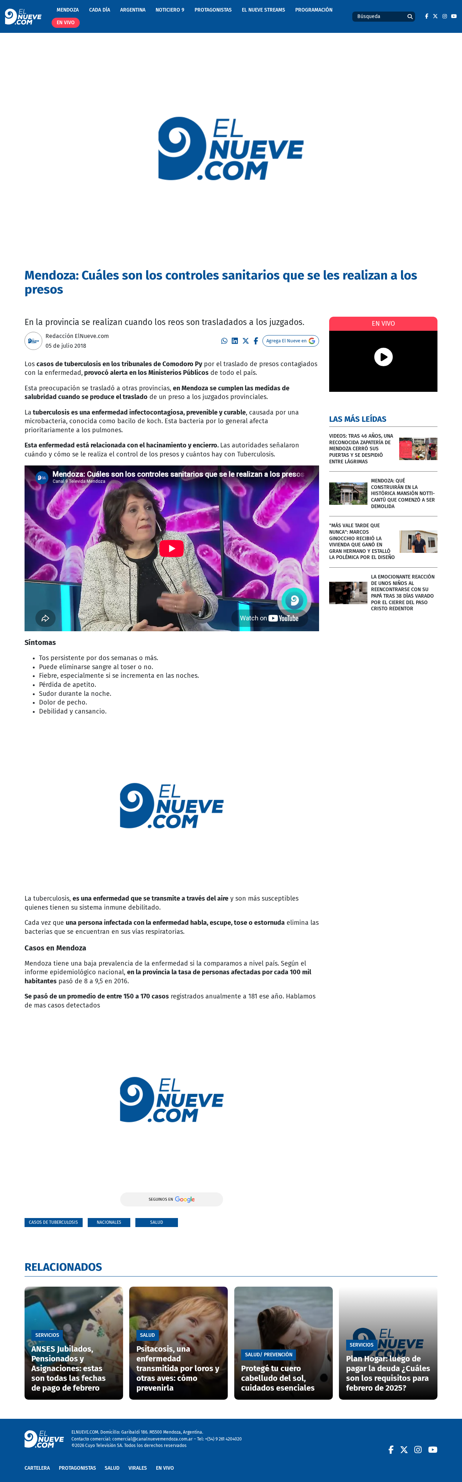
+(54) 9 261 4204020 (223, 1439)
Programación (313, 10)
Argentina (132, 10)
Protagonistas (213, 10)
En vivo (66, 23)
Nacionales (109, 1222)
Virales (137, 1468)
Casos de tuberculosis (53, 1222)
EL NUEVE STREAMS (263, 10)
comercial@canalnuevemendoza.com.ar (152, 1439)
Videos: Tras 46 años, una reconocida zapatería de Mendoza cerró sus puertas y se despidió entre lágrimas (361, 448)
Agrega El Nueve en (286, 340)
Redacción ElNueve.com (77, 336)
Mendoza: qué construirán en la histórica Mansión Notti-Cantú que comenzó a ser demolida (403, 493)
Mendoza (68, 10)
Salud (156, 1222)
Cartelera (37, 1468)
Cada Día (99, 10)
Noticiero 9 (170, 10)
